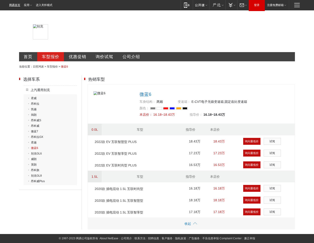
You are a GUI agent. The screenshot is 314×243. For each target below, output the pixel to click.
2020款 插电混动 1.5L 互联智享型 (119, 212)
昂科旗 (35, 170)
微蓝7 (34, 131)
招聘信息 (153, 238)
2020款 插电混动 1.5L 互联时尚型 (119, 189)
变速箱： (184, 102)
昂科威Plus (38, 181)
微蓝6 (34, 148)
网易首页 (14, 5)
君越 (34, 142)
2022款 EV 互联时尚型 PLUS (116, 165)
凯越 (34, 109)
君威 (34, 98)
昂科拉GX (37, 137)
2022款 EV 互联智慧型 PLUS (116, 142)
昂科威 (35, 125)
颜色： (144, 108)
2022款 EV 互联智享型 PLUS (116, 153)
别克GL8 (36, 175)
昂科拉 (35, 103)
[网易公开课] (201, 5)
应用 (26, 5)
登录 (257, 5)
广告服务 (194, 238)
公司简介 (126, 238)
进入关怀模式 (44, 5)
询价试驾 (104, 56)
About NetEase (109, 238)
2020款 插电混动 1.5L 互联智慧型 (119, 200)
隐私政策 (180, 238)
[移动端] (187, 5)
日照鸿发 (38, 66)
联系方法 (140, 238)
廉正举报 (249, 238)
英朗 (34, 164)
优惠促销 (77, 56)
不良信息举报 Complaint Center (222, 238)
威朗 (34, 159)
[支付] (231, 5)
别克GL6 (36, 153)
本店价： (146, 114)
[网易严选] (217, 5)
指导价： (196, 114)
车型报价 (50, 56)
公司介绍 (131, 56)
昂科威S (36, 120)
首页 (28, 56)
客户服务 (167, 238)
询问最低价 (252, 141)
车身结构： (148, 102)
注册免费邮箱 (275, 5)
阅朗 (34, 114)
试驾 (272, 141)
